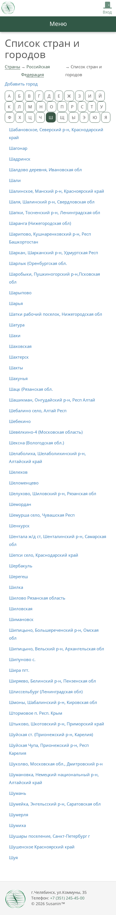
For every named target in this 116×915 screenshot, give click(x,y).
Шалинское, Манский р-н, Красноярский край (56, 191)
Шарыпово (20, 292)
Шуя (13, 857)
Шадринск (19, 159)
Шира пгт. (19, 670)
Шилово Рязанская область (37, 598)
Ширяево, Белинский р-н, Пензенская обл (52, 681)
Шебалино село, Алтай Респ (37, 410)
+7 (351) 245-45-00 (67, 898)
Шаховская (20, 346)
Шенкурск (19, 525)
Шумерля (18, 814)
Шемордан (20, 504)
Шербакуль (20, 566)
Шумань (17, 793)
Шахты (16, 367)
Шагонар (18, 148)
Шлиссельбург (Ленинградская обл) (45, 691)
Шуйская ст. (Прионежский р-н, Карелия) (51, 734)
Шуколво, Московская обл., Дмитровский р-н (56, 764)
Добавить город (21, 84)
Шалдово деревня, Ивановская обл (45, 169)
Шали (15, 180)
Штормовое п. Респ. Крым (35, 713)
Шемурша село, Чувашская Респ (42, 515)
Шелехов (18, 472)
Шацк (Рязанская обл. (31, 389)
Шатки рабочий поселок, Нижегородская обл (55, 314)
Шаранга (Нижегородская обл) (40, 223)
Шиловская (20, 608)
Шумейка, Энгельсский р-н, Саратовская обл (55, 804)
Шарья (16, 303)
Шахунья (18, 378)
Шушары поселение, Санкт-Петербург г (49, 836)
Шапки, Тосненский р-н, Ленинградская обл (54, 212)
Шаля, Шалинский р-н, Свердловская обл (52, 202)
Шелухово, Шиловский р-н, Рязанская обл (52, 493)
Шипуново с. (22, 659)
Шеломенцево (24, 483)
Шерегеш (18, 576)
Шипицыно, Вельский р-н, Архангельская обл (56, 648)
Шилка (16, 587)
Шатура (16, 325)
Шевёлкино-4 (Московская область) (45, 432)
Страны (12, 66)
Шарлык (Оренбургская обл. (38, 263)
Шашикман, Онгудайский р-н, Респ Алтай (52, 400)
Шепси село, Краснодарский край (43, 555)
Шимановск (21, 619)
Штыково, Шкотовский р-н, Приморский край (56, 724)
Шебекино (20, 421)
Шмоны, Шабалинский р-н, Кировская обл (53, 702)
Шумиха (17, 825)
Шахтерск (19, 357)
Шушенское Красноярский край (42, 847)
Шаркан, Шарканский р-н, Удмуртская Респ (53, 252)
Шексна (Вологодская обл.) (36, 443)
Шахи (15, 335)
